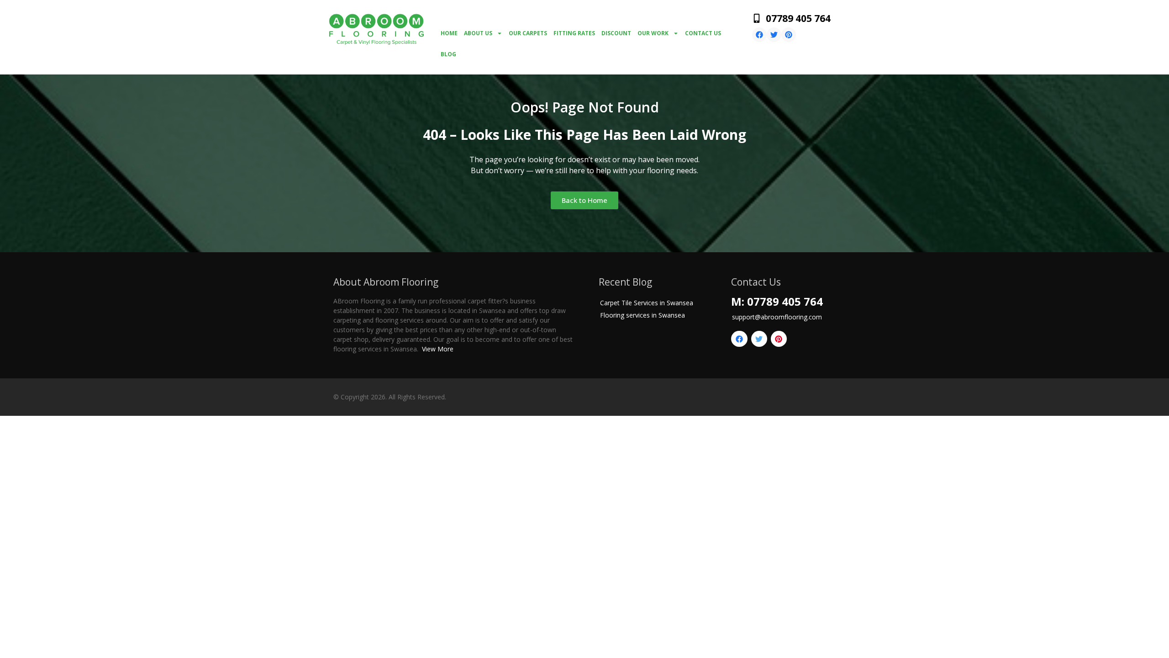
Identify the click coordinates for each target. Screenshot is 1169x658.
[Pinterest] (788, 34)
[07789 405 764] (756, 18)
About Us (478, 33)
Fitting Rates (574, 33)
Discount (616, 33)
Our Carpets (528, 33)
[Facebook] (759, 34)
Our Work (653, 33)
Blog (448, 54)
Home (449, 33)
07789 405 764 (798, 18)
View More (437, 349)
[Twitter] (774, 34)
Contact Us (703, 33)
